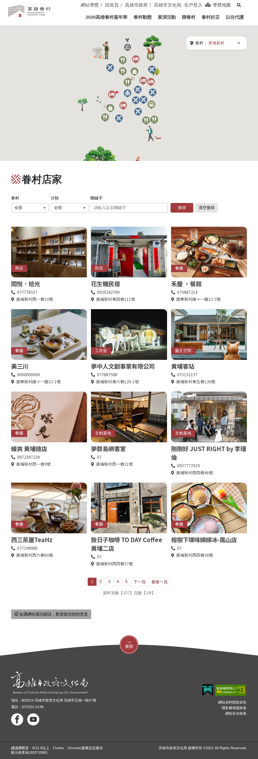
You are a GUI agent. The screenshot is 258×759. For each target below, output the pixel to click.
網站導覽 (90, 5)
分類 (55, 198)
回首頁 (112, 5)
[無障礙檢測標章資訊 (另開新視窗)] (230, 690)
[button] (107, 17)
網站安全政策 (235, 713)
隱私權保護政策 (234, 708)
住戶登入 (193, 5)
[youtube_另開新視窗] (33, 719)
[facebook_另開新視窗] (17, 719)
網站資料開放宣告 (232, 702)
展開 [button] (129, 646)
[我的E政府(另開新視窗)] (207, 690)
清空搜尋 (207, 208)
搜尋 (182, 208)
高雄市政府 (136, 5)
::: (78, 2)
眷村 (15, 198)
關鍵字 (96, 198)
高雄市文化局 (167, 5)
